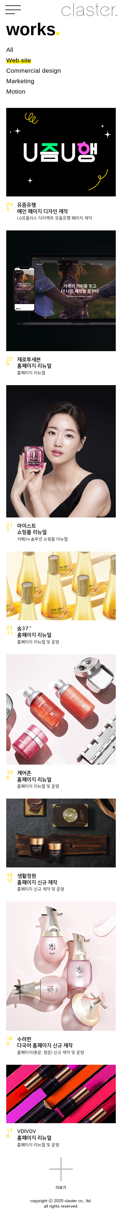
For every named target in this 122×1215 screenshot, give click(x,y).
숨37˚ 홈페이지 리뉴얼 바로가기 (61, 600)
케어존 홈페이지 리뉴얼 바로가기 (61, 724)
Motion (15, 91)
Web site (18, 60)
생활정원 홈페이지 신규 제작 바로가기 (61, 848)
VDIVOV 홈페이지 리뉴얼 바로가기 (61, 1109)
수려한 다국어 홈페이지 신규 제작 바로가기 (61, 981)
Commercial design (33, 70)
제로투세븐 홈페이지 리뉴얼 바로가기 (61, 305)
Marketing (20, 81)
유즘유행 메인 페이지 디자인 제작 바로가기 (61, 167)
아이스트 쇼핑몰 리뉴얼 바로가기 (61, 466)
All (9, 49)
